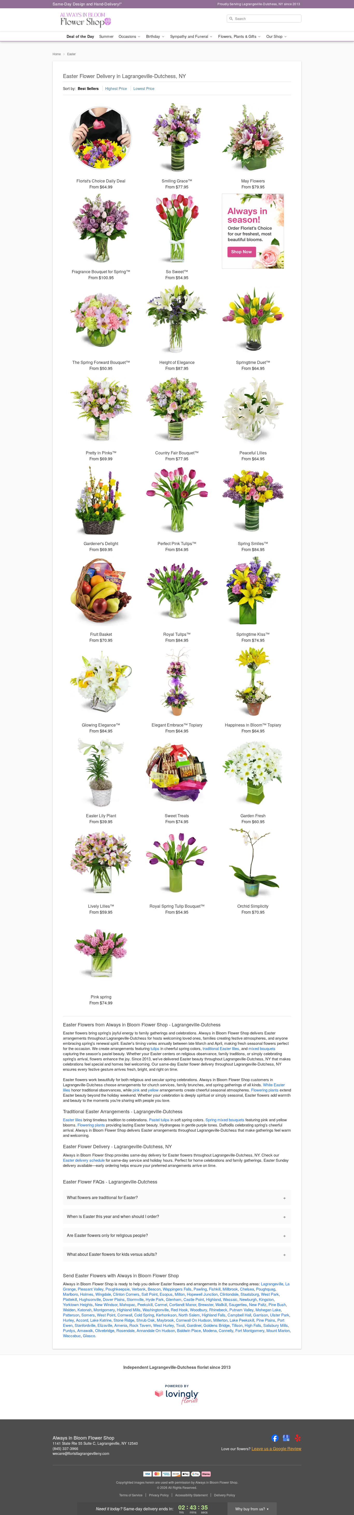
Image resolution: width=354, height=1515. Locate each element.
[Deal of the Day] (253, 231)
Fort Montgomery (249, 1330)
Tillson (237, 1325)
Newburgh (248, 1299)
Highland (213, 1299)
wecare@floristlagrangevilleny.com (81, 1453)
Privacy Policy (159, 1495)
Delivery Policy (224, 1495)
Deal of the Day (80, 36)
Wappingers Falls (177, 1289)
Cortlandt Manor (182, 1304)
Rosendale (125, 1330)
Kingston (266, 1299)
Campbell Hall (239, 1314)
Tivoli (180, 1325)
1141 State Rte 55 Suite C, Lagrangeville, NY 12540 (95, 1443)
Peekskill (145, 1304)
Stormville (135, 1299)
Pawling (200, 1289)
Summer (106, 36)
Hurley (68, 1320)
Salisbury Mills (275, 1325)
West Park (270, 1294)
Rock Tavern (140, 1325)
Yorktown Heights (78, 1304)
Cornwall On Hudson (193, 1320)
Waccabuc (72, 1335)
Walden (69, 1309)
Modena (210, 1330)
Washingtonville (156, 1309)
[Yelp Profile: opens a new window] (297, 1438)
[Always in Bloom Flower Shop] (90, 20)
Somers (88, 1314)
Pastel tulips (159, 1119)
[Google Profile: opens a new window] (286, 1438)
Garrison (260, 1314)
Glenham (173, 1299)
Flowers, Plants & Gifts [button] (237, 36)
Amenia (120, 1325)
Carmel (161, 1304)
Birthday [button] (153, 36)
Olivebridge (104, 1330)
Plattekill (70, 1299)
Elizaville (104, 1325)
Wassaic (230, 1299)
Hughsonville (90, 1299)
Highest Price (116, 88)
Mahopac (127, 1304)
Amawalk (85, 1330)
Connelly (226, 1330)
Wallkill (221, 1304)
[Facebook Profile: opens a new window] (275, 1438)
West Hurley (163, 1325)
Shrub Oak (145, 1320)
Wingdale (103, 1294)
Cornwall (124, 1314)
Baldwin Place (189, 1330)
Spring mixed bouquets (225, 1119)
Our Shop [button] (275, 36)
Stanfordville (85, 1325)
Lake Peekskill (242, 1320)
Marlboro (70, 1294)
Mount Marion (278, 1330)
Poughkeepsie (117, 1289)
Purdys (69, 1330)
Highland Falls (213, 1314)
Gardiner (194, 1325)
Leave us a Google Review (276, 1448)
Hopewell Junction (202, 1294)
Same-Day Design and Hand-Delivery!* (87, 3)
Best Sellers (88, 88)
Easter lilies (72, 1119)
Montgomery (104, 1309)
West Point (106, 1314)
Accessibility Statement (191, 1495)
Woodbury (198, 1309)
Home (57, 54)
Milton (180, 1294)
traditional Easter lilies (221, 1048)
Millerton (220, 1320)
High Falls (253, 1325)
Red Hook (179, 1309)
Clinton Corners (126, 1294)
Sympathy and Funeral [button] (189, 36)
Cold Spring (144, 1314)
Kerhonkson (166, 1314)
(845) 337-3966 (65, 1448)
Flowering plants (265, 1090)
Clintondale (229, 1294)
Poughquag (265, 1289)
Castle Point (193, 1299)
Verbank (139, 1289)
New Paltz (257, 1304)
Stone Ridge (124, 1320)
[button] (340, 1492)
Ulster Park (279, 1314)
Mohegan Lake (268, 1309)
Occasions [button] (128, 36)
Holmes (86, 1294)
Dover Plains (114, 1299)
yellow (153, 1090)
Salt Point (149, 1294)
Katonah (84, 1309)
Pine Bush (277, 1304)
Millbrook (230, 1289)
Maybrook (165, 1320)
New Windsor (106, 1304)
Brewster (205, 1304)
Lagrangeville (272, 1283)
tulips (155, 1048)
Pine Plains (265, 1320)
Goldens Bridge (216, 1325)
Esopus (166, 1294)
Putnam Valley (241, 1309)
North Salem (189, 1314)
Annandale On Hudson (156, 1330)
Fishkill (215, 1289)
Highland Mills (128, 1309)
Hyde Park (155, 1299)
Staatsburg (249, 1294)
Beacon (154, 1289)
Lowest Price (143, 88)
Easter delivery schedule (84, 1160)
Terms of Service (131, 1495)
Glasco (89, 1335)
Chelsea (247, 1289)
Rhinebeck (218, 1309)
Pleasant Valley (90, 1289)
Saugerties (238, 1304)
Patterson (71, 1314)
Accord (82, 1320)
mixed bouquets (262, 1048)
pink (136, 1090)
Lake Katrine (100, 1320)
